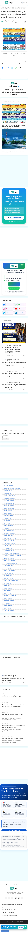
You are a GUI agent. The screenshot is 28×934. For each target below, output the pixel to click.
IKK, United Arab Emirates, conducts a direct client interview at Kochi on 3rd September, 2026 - (13, 678)
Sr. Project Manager (8, 605)
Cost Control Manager (9, 503)
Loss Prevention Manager (10, 538)
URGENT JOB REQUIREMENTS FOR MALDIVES (13, 151)
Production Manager (9, 573)
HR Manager (7, 520)
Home (2, 7)
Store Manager (7, 608)
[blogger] (22, 898)
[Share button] (20, 68)
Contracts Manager (9, 500)
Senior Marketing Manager (10, 595)
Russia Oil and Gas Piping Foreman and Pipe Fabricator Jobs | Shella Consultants (14, 375)
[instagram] (16, 898)
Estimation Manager (9, 508)
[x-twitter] (9, 898)
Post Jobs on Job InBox (9, 909)
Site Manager (7, 603)
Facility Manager (8, 510)
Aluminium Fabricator (13, 62)
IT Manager (6, 528)
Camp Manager (8, 490)
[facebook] (6, 898)
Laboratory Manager (9, 530)
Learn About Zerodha (14, 830)
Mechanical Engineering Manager (12, 553)
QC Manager (7, 585)
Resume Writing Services (10, 915)
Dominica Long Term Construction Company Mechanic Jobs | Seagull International (12, 350)
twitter (9, 313)
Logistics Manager (8, 535)
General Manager (8, 518)
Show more (23, 101)
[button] (26, 2)
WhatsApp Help (14, 288)
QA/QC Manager (8, 583)
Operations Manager (9, 558)
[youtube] (12, 898)
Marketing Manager (9, 548)
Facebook (6, 68)
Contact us (20, 921)
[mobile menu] (2, 2)
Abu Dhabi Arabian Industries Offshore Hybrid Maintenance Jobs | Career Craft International (15, 364)
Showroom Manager (9, 600)
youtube (21, 308)
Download (21, 927)
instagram (9, 308)
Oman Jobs (5, 64)
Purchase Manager (8, 578)
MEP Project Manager (9, 540)
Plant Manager (7, 568)
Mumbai (23, 62)
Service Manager (8, 598)
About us (12, 921)
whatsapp (21, 304)
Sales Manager (7, 593)
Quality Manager (8, 588)
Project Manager (8, 575)
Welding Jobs (8, 7)
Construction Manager (9, 498)
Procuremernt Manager (9, 570)
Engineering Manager (9, 505)
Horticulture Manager (9, 525)
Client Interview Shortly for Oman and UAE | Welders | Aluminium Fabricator (14, 126)
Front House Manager (9, 515)
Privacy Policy (14, 923)
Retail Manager (7, 590)
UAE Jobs (12, 64)
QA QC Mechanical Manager (11, 580)
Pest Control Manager (9, 560)
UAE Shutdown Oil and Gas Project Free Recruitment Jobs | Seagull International (15, 386)
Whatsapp (16, 68)
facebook (9, 304)
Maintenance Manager (9, 543)
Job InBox (13, 86)
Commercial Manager (9, 495)
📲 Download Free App (14, 217)
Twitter (12, 68)
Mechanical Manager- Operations (12, 555)
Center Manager (8, 493)
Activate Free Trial (14, 284)
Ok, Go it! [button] (5, 931)
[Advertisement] (14, 173)
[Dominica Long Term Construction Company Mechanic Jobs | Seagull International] (14, 333)
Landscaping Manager (9, 533)
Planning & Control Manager (11, 563)
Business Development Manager (12, 488)
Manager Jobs (7, 545)
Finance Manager (8, 513)
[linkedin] (19, 898)
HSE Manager (7, 523)
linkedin (21, 313)
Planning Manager (8, 565)
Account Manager (8, 485)
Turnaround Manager (9, 610)
